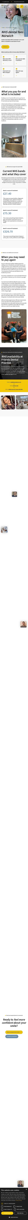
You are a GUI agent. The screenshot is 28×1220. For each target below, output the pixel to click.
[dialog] (14, 1204)
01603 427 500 (15, 385)
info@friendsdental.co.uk (16, 382)
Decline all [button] (20, 1213)
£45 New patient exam (4, 1)
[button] (14, 1217)
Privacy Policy (19, 1200)
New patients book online (19, 1)
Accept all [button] (7, 1213)
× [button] (26, 1189)
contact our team (9, 374)
